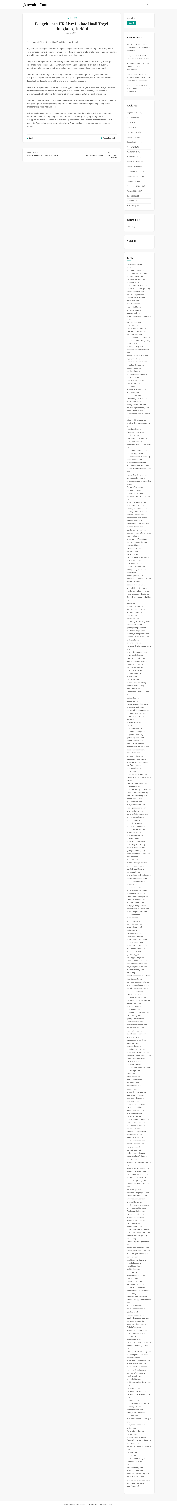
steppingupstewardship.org (138, 1254)
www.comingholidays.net (137, 762)
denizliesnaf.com (134, 1064)
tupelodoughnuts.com (136, 585)
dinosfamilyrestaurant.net (138, 466)
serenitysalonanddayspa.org (138, 288)
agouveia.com (133, 1443)
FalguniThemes (107, 1504)
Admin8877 (72, 33)
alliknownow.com (134, 786)
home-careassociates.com (137, 704)
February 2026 (133, 132)
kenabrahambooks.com (136, 826)
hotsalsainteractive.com (137, 285)
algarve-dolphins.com (136, 948)
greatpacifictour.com (135, 1018)
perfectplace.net (133, 689)
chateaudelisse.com (135, 410)
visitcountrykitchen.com (137, 945)
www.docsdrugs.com (135, 1217)
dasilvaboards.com (134, 798)
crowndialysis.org (134, 643)
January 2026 (132, 137)
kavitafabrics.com (134, 1003)
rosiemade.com (133, 582)
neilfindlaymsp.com (135, 1031)
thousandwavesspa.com (137, 1024)
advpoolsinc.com (134, 1046)
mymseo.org (132, 1452)
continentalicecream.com (137, 814)
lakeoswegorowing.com (136, 1437)
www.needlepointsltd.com (137, 1226)
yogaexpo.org (132, 701)
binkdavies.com (133, 820)
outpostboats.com (134, 728)
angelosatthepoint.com (136, 1049)
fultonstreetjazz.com (135, 432)
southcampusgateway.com (138, 407)
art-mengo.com (133, 921)
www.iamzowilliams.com (137, 1296)
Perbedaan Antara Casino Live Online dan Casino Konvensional (138, 66)
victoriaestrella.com (135, 1021)
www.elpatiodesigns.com (137, 1330)
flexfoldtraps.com (134, 1189)
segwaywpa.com (134, 1101)
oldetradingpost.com (135, 453)
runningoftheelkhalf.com (137, 1174)
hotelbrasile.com (134, 429)
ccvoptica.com (132, 1257)
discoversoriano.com (135, 756)
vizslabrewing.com (134, 560)
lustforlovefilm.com (135, 835)
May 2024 (131, 206)
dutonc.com (132, 930)
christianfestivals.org (135, 942)
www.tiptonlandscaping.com (138, 1251)
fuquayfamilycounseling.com (139, 1440)
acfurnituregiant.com (136, 294)
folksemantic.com (134, 548)
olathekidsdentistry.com (137, 588)
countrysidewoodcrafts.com (138, 337)
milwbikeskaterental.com (137, 963)
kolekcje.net (132, 676)
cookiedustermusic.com (136, 997)
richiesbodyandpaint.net (137, 273)
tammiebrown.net (134, 927)
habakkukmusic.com (135, 1144)
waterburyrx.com (134, 1043)
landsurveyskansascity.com (138, 1205)
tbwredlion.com (133, 1357)
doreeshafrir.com (134, 872)
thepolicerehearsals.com (137, 783)
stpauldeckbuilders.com (136, 1208)
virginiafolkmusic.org (135, 667)
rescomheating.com (135, 1467)
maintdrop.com (133, 383)
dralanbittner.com (134, 563)
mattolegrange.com (135, 936)
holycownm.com (133, 1009)
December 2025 (133, 142)
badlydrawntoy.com (135, 1138)
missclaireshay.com (135, 264)
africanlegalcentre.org (136, 844)
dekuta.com (132, 1272)
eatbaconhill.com (134, 313)
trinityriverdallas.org (135, 685)
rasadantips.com (134, 304)
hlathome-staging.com (136, 630)
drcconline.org (133, 1037)
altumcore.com (133, 1082)
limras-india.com (134, 267)
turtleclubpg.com (134, 1015)
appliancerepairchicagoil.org (138, 340)
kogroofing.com (133, 392)
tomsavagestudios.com (136, 658)
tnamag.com (132, 1089)
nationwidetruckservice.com (138, 1012)
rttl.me (130, 1464)
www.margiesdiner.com (136, 1220)
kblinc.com (131, 572)
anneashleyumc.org (135, 1202)
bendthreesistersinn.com (137, 988)
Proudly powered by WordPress (76, 1504)
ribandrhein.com (134, 673)
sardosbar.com (133, 551)
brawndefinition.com (135, 811)
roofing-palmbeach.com (137, 508)
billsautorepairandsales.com (138, 1361)
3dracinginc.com (134, 771)
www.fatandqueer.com (136, 1199)
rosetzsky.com (133, 856)
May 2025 (131, 147)
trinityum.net (132, 1312)
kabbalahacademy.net (136, 609)
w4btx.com (131, 603)
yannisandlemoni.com (136, 566)
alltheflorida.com (134, 1379)
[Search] (152, 4)
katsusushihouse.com (136, 847)
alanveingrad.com (134, 951)
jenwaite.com (35, 4)
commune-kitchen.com (136, 829)
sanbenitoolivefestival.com (138, 747)
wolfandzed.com (133, 1269)
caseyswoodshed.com (136, 1058)
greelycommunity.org (136, 850)
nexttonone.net (133, 1147)
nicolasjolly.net (133, 838)
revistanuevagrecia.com (137, 863)
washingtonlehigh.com (136, 1260)
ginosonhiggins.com (135, 954)
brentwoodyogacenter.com (138, 1247)
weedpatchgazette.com (136, 569)
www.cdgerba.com (134, 1339)
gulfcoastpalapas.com (136, 1104)
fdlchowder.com (133, 1223)
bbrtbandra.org (133, 371)
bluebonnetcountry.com (137, 374)
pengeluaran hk (110, 138)
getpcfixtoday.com (134, 368)
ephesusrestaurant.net (136, 1321)
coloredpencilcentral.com (137, 517)
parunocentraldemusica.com (139, 1342)
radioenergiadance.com (137, 398)
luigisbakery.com (134, 1263)
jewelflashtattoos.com (136, 365)
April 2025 (131, 152)
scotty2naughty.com (135, 869)
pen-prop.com (132, 1159)
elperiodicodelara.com (136, 270)
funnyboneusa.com (135, 994)
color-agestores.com (135, 716)
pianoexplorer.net (134, 1305)
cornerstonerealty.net (136, 1287)
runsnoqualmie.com (135, 1214)
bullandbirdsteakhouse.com (138, 1229)
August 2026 (132, 113)
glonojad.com (132, 860)
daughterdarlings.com (136, 279)
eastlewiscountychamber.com (139, 789)
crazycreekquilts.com (135, 817)
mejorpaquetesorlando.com (138, 594)
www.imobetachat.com (136, 1131)
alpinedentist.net (134, 395)
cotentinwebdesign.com (137, 450)
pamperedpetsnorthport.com (139, 579)
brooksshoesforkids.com (137, 1092)
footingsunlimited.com (136, 1211)
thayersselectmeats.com (137, 1095)
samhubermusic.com (135, 1483)
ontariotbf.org (132, 343)
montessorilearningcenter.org (139, 1367)
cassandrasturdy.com (136, 743)
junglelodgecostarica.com (137, 939)
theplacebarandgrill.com (137, 1040)
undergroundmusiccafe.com (138, 1480)
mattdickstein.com (134, 1134)
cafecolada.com (133, 753)
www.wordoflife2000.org (137, 539)
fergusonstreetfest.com (136, 1370)
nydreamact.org (133, 359)
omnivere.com (133, 301)
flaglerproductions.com (136, 808)
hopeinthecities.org (135, 734)
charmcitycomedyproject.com (139, 875)
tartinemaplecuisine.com (137, 911)
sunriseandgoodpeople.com (138, 982)
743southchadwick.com (136, 502)
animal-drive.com (134, 1086)
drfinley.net (131, 1428)
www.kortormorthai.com (137, 1196)
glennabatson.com (134, 801)
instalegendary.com (135, 346)
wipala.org (131, 719)
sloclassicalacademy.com (137, 795)
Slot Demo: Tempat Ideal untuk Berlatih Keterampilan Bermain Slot (138, 47)
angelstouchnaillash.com (137, 606)
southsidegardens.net (136, 1309)
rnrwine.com (132, 1434)
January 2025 (132, 166)
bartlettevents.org (134, 435)
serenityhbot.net (134, 1150)
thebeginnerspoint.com (136, 759)
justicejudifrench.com (136, 893)
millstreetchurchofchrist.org (138, 1391)
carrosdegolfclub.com (136, 478)
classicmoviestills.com (136, 750)
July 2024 (131, 196)
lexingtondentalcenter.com (138, 637)
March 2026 (131, 127)
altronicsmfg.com (134, 310)
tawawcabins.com (134, 545)
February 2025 (133, 161)
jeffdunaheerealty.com (136, 1177)
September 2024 (133, 186)
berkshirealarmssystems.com (139, 557)
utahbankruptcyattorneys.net (139, 533)
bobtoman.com (133, 386)
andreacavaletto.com (135, 707)
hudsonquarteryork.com (137, 1333)
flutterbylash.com (134, 1406)
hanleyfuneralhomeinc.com (138, 591)
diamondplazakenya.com (137, 1354)
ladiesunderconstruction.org (138, 456)
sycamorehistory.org (135, 1284)
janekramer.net (133, 915)
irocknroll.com (133, 536)
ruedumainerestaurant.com (138, 853)
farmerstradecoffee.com (137, 1122)
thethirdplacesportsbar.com (138, 1318)
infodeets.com (133, 282)
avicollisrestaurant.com (136, 1034)
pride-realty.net (133, 1400)
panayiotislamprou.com (136, 404)
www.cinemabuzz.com (136, 1275)
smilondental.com (134, 612)
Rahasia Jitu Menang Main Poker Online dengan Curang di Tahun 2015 (138, 88)
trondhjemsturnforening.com (139, 1351)
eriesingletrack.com (135, 575)
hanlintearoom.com (135, 1409)
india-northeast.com (135, 505)
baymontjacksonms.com (137, 966)
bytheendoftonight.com (136, 731)
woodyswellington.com (136, 1324)
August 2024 (132, 191)
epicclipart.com (133, 377)
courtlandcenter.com (135, 1028)
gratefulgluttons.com (135, 737)
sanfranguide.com (134, 765)
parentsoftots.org (134, 1116)
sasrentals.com (133, 618)
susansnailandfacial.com (137, 1156)
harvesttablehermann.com (138, 475)
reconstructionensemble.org (138, 1000)
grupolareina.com (134, 441)
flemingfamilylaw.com (136, 1431)
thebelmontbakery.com (136, 331)
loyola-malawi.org (134, 722)
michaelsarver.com (134, 624)
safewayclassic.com (135, 334)
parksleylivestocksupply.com (138, 710)
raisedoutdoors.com (135, 527)
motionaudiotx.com (135, 1461)
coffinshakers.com (134, 887)
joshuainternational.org (136, 1153)
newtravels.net (133, 325)
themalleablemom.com (136, 899)
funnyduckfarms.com (136, 1412)
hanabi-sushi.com (134, 1266)
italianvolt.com (133, 554)
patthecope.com (133, 1070)
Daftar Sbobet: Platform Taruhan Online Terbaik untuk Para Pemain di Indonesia (139, 77)
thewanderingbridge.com (137, 896)
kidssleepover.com (134, 322)
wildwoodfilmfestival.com (137, 420)
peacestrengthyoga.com (137, 1180)
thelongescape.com (135, 933)
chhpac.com (132, 1455)
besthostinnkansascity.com (138, 1473)
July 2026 (131, 117)
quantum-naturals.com (136, 1364)
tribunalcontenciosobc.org (137, 792)
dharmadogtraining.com (137, 1458)
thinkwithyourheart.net (136, 530)
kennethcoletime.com (136, 902)
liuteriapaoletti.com (135, 979)
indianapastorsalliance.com (138, 1052)
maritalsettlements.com (137, 960)
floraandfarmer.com (135, 487)
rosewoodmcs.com (134, 1281)
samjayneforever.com (136, 1373)
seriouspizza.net (133, 1076)
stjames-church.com (135, 866)
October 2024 (132, 181)
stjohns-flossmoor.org (136, 991)
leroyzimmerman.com (136, 1425)
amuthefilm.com (134, 832)
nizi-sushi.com (133, 918)
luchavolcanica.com (135, 1006)
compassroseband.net (136, 1080)
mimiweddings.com (135, 1470)
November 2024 (133, 176)
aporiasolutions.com (135, 1098)
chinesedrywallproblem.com (138, 985)
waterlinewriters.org (135, 1110)
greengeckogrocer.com (136, 627)
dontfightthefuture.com (137, 511)
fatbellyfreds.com (134, 1327)
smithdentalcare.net (135, 1477)
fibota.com (131, 1336)
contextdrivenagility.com (137, 881)
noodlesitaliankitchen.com (138, 356)
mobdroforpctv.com (135, 740)
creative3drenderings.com (138, 1119)
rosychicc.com (132, 725)
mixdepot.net (132, 1278)
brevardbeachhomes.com (137, 493)
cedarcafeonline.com (135, 291)
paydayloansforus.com (136, 328)
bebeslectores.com (134, 459)
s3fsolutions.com (134, 490)
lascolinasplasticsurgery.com (138, 1232)
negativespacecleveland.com (139, 976)
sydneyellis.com (133, 640)
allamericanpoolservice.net (138, 652)
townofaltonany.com (135, 970)
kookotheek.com (134, 401)
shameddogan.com (135, 1113)
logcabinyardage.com (136, 1125)
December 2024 (133, 171)
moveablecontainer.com (137, 438)
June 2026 (131, 122)
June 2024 (131, 201)
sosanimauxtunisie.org (136, 389)
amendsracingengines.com (138, 1192)
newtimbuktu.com (134, 307)
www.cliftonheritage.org (137, 1235)
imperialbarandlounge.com (138, 524)
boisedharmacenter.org (136, 713)
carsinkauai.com (133, 1388)
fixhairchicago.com (134, 1061)
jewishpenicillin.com (135, 655)
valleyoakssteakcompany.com (139, 1055)
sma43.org (131, 1238)
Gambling (33, 138)
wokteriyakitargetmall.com (138, 633)
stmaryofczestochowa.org (137, 890)
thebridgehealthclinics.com (138, 1107)
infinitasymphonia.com (136, 841)
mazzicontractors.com (136, 1315)
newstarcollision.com (135, 615)
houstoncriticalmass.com (137, 774)
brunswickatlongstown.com (138, 908)
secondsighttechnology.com (138, 621)
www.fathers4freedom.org (138, 1168)
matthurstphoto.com (135, 1376)
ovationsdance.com (135, 670)
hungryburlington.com (136, 905)
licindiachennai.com (135, 276)
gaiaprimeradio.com (135, 924)
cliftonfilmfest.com (134, 520)
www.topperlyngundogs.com (138, 1171)
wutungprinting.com (135, 957)
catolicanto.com (133, 679)
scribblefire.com (133, 698)
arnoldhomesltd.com (135, 514)
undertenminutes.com (136, 298)
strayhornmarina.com (136, 805)
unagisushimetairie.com (137, 362)
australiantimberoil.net (136, 462)
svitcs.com (131, 1073)
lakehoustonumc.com (136, 1141)
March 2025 (131, 157)
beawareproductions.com (137, 878)
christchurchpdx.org (135, 823)
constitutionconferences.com (139, 1067)
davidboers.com (133, 1128)
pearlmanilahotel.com (136, 380)
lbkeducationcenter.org (136, 682)
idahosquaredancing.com (137, 542)
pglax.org (131, 973)
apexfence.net (133, 1486)
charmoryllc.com (134, 768)
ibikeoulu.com (132, 884)
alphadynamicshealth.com (138, 1403)
